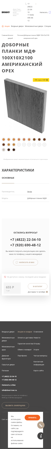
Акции (7, 26)
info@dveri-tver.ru (9, 390)
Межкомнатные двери (34, 26)
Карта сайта (39, 370)
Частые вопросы (40, 356)
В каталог (37, 286)
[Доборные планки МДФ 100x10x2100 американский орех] (25, 133)
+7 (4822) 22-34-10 (30, 8)
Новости (37, 338)
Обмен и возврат (25, 349)
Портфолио (22, 356)
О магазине (38, 332)
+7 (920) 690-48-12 (31, 18)
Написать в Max (26, 262)
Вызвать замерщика (15, 405)
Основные (8, 177)
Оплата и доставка (25, 338)
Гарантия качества (25, 343)
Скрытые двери (8, 364)
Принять (32, 418)
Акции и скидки (25, 332)
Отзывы (37, 343)
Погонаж (5, 370)
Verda (29, 191)
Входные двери (17, 26)
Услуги (36, 349)
